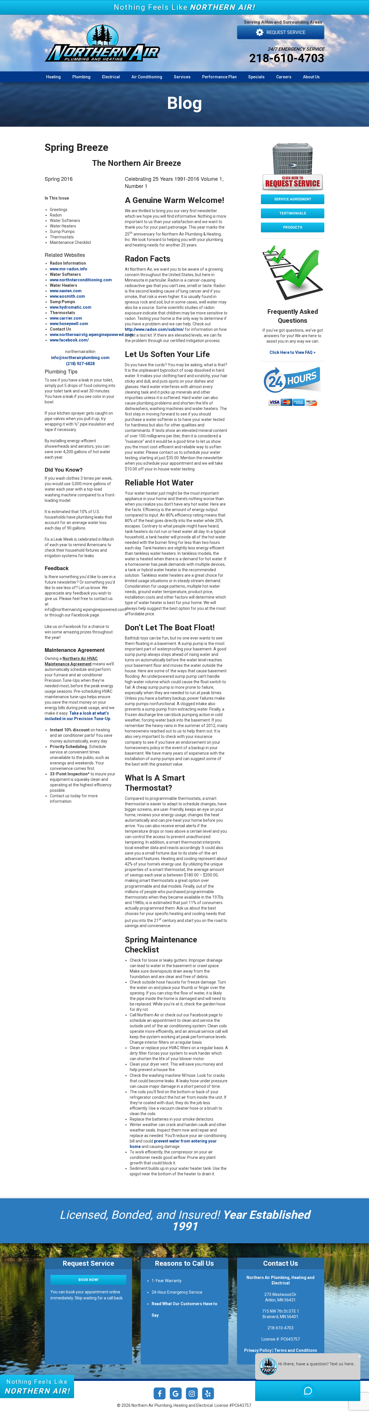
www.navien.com (66, 291)
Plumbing (81, 77)
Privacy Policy (258, 1350)
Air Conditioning (146, 77)
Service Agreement (292, 199)
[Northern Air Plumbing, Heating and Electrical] (102, 37)
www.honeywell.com (69, 323)
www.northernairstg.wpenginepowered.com (91, 334)
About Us (311, 77)
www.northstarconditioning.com (81, 280)
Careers (283, 77)
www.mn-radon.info (68, 269)
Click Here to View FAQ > (293, 352)
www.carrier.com (66, 318)
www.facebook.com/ (69, 340)
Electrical (111, 77)
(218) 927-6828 (80, 363)
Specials (256, 77)
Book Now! (88, 1280)
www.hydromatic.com (70, 307)
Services (182, 77)
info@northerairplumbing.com (80, 357)
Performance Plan (219, 77)
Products (292, 227)
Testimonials (292, 213)
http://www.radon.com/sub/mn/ (154, 329)
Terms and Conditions (295, 1350)
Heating (53, 77)
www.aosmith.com (67, 296)
